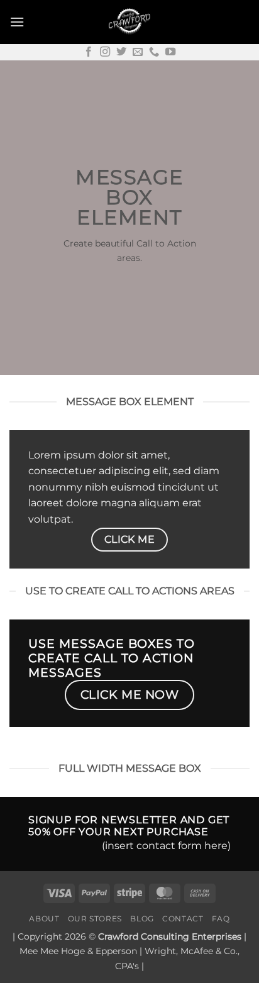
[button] (17, 21)
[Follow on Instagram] (105, 52)
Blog (141, 918)
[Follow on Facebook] (89, 52)
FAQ (221, 918)
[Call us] (154, 52)
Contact (182, 918)
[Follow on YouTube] (170, 52)
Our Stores (95, 918)
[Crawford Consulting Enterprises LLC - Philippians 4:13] (129, 22)
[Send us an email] (138, 52)
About (44, 918)
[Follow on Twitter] (121, 52)
